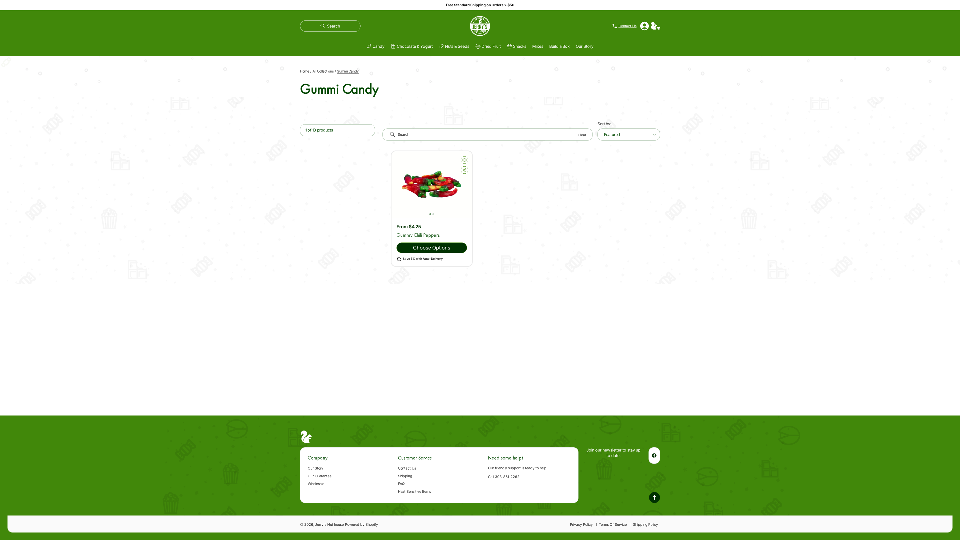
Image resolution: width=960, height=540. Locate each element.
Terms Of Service (613, 524)
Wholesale (316, 484)
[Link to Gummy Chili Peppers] (432, 184)
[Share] (464, 170)
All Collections (323, 71)
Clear (582, 135)
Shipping (405, 476)
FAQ (401, 484)
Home (304, 71)
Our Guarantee (320, 476)
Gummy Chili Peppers (418, 235)
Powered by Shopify (361, 524)
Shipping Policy (645, 524)
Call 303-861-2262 (504, 476)
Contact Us (407, 468)
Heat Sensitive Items (414, 491)
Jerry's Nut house (329, 524)
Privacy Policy (581, 524)
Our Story (315, 468)
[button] (330, 26)
